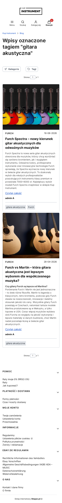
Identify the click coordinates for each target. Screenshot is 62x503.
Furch (9, 133)
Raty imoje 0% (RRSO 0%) (16, 379)
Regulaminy (9, 435)
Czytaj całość (13, 193)
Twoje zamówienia (12, 415)
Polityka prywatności (13, 441)
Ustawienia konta (11, 418)
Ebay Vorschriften (12, 461)
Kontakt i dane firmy (13, 487)
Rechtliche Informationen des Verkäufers (24, 458)
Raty (5, 382)
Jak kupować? (10, 385)
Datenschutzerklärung (14, 470)
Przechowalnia (10, 421)
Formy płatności (11, 399)
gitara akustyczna (15, 207)
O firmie (7, 490)
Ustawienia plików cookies (16, 438)
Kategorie (13, 69)
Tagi (34, 69)
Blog (22, 33)
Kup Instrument (9, 33)
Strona (27, 77)
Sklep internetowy (27, 499)
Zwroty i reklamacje (13, 444)
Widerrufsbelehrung (13, 474)
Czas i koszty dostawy (14, 402)
